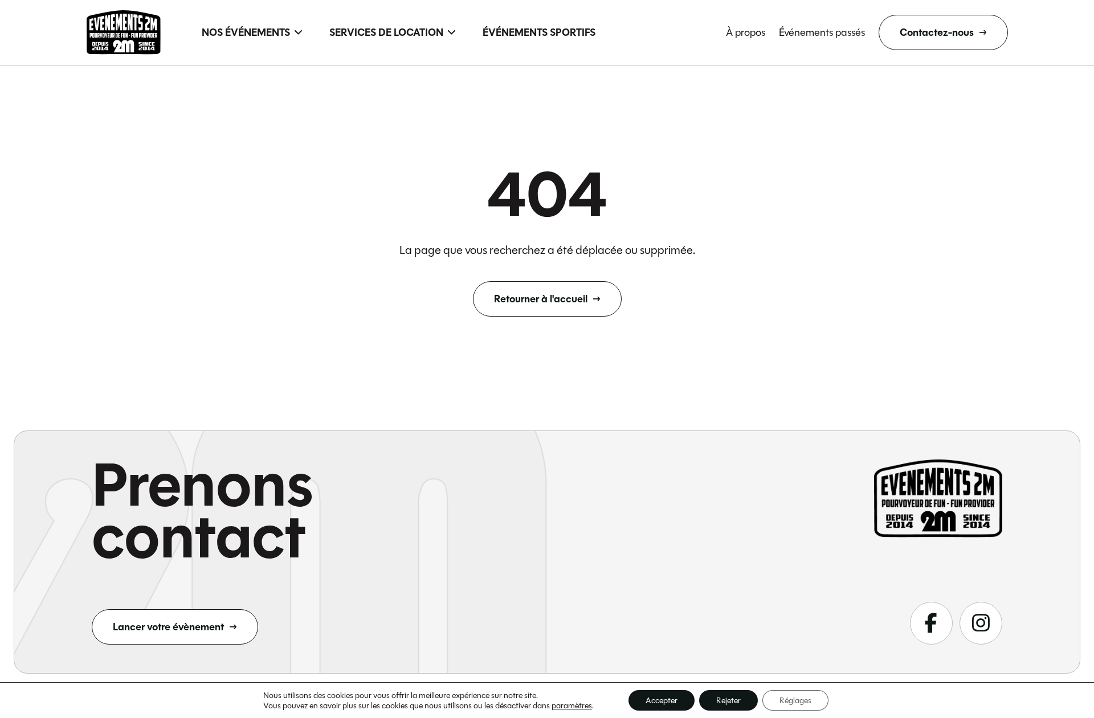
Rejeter (728, 700)
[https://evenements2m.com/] (938, 498)
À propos (745, 32)
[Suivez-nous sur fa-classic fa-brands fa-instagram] (981, 623)
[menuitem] (252, 32)
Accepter (661, 700)
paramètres (572, 705)
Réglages (795, 700)
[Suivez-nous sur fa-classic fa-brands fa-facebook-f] (931, 623)
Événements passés (822, 32)
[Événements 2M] (124, 32)
